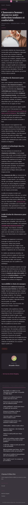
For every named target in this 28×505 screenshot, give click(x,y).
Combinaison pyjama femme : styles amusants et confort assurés (12, 421)
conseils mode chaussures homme (11, 225)
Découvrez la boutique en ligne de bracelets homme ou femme (11, 412)
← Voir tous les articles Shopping (10, 374)
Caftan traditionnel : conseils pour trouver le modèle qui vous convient (13, 407)
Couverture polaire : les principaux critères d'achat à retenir (12, 416)
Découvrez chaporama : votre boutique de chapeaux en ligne (13, 429)
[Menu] (16, 1)
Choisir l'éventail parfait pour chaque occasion (12, 434)
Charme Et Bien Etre (8, 474)
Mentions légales (5, 493)
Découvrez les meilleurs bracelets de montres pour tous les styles (12, 397)
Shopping (8, 5)
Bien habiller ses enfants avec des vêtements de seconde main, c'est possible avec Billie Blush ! (13, 392)
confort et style (21, 201)
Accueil (3, 5)
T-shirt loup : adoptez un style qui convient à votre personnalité (14, 445)
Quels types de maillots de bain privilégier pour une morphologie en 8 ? (14, 454)
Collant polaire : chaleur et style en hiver (13, 425)
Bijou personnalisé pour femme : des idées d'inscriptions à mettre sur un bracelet (14, 450)
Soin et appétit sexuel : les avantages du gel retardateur (13, 459)
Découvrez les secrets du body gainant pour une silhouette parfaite (12, 402)
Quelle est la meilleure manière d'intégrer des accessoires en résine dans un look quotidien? (14, 440)
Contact (3, 496)
